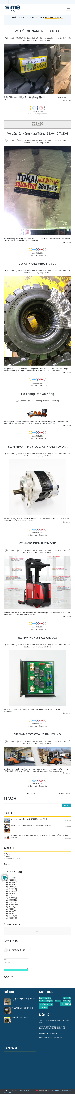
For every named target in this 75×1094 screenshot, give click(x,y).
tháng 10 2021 (9, 904)
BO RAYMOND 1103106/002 (37, 638)
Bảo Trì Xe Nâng (25, 38)
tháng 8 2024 (9, 882)
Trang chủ (32, 793)
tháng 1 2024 (9, 887)
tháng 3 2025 (9, 880)
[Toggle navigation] (5, 2)
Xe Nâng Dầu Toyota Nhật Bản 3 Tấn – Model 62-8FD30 (31, 825)
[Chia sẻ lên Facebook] (37, 108)
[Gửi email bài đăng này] (30, 108)
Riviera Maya (66, 1090)
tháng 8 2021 (9, 907)
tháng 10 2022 (9, 898)
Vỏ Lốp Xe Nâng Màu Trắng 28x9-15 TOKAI (37, 133)
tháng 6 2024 (9, 884)
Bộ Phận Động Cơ (47, 38)
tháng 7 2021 (9, 909)
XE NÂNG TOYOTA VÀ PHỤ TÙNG (37, 734)
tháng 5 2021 (9, 913)
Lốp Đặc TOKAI (29, 40)
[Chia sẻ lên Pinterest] (41, 108)
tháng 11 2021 (9, 902)
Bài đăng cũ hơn (64, 793)
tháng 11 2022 (9, 896)
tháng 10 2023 (9, 891)
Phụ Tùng (40, 40)
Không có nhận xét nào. (38, 114)
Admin (8, 854)
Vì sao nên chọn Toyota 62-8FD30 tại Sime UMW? (29, 819)
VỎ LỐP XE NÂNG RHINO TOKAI (37, 31)
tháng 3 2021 (9, 918)
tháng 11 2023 (9, 889)
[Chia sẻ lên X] (34, 108)
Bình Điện (35, 38)
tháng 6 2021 (9, 911)
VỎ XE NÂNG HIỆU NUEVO (37, 264)
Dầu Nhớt (58, 38)
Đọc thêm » (67, 101)
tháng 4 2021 (9, 916)
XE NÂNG (47, 40)
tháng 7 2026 (9, 878)
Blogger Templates (54, 1090)
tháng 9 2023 (9, 893)
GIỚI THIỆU (67, 38)
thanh (8, 856)
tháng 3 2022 (9, 900)
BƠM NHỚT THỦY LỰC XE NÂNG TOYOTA (37, 446)
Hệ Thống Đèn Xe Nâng (37, 394)
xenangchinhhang (13, 858)
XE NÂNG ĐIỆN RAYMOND (37, 543)
